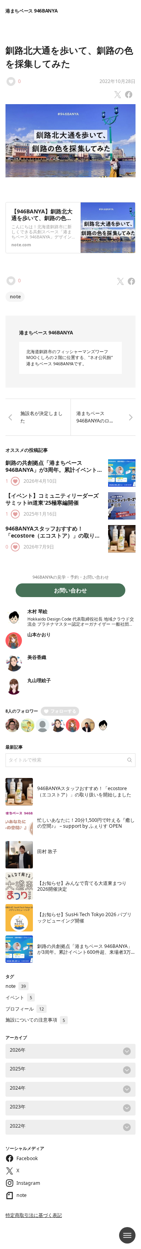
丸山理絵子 (39, 680)
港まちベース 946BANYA (31, 10)
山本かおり (39, 634)
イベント (18, 997)
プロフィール (24, 1008)
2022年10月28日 (117, 81)
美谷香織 (36, 657)
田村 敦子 (47, 851)
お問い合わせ (70, 590)
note (15, 296)
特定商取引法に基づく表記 (33, 1215)
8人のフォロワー (21, 711)
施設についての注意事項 (35, 1019)
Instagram (28, 1183)
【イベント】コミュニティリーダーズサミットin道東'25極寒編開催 (52, 499)
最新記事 (14, 747)
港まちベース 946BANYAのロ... (94, 417)
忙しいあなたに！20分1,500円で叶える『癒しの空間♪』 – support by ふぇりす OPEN (86, 823)
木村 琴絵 (37, 611)
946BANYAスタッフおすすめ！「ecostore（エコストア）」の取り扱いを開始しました (52, 535)
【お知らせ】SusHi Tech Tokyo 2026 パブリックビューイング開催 (84, 917)
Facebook (27, 1158)
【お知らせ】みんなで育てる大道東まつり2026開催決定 (82, 886)
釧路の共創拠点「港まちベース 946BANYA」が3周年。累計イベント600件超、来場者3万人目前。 (51, 469)
